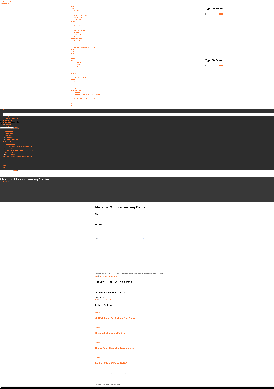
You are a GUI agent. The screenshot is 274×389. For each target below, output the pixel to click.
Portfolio (5, 182)
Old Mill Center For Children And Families (116, 318)
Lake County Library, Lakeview (111, 363)
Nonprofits (97, 312)
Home (1, 182)
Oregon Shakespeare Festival (110, 333)
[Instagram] (140, 2)
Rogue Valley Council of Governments (114, 348)
